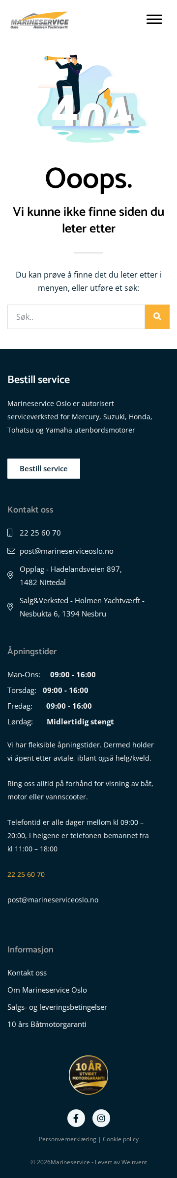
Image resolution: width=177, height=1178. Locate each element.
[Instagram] (101, 1118)
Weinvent (134, 1162)
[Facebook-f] (76, 1118)
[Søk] (157, 317)
